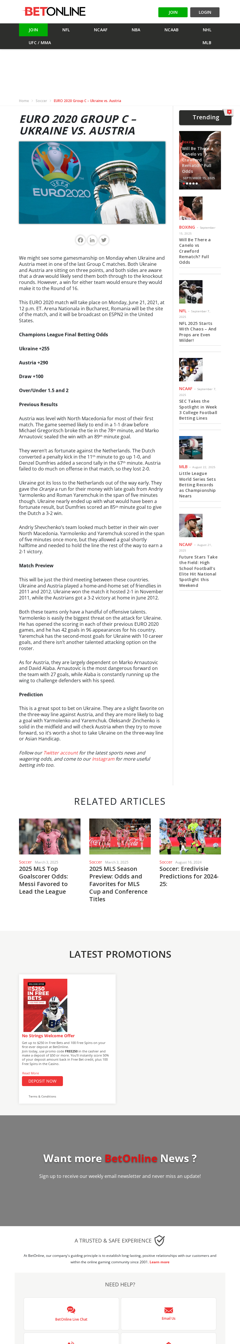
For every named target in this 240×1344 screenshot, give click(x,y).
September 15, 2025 (199, 178)
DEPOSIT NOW (42, 1081)
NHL (207, 29)
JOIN (173, 12)
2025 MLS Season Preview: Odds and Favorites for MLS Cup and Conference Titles (118, 884)
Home (24, 100)
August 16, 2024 (188, 862)
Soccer (41, 100)
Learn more (159, 1261)
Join (33, 29)
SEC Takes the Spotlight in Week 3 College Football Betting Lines (198, 409)
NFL (66, 29)
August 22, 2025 (203, 467)
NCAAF (101, 29)
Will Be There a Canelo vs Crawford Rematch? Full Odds (197, 160)
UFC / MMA (40, 42)
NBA (136, 29)
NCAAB (171, 29)
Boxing (188, 141)
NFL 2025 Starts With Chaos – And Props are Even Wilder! (198, 332)
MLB (207, 42)
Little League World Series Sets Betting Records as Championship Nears (197, 485)
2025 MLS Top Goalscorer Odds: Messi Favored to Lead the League (43, 880)
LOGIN (205, 12)
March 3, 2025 (46, 862)
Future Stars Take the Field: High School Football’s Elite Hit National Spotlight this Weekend (198, 571)
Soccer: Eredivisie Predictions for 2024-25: (189, 876)
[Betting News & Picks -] (53, 11)
